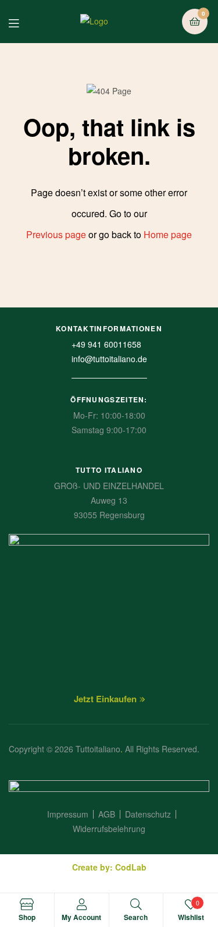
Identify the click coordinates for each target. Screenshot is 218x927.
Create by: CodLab (109, 867)
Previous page (56, 234)
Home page (168, 234)
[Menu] (22, 22)
